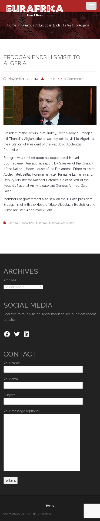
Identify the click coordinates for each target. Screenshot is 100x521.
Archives (9, 280)
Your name (11, 363)
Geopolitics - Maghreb (33, 223)
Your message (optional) (21, 411)
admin (50, 79)
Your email (11, 379)
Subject (9, 395)
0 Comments (73, 79)
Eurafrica (27, 25)
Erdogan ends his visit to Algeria (41, 60)
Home (11, 25)
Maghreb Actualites (61, 223)
